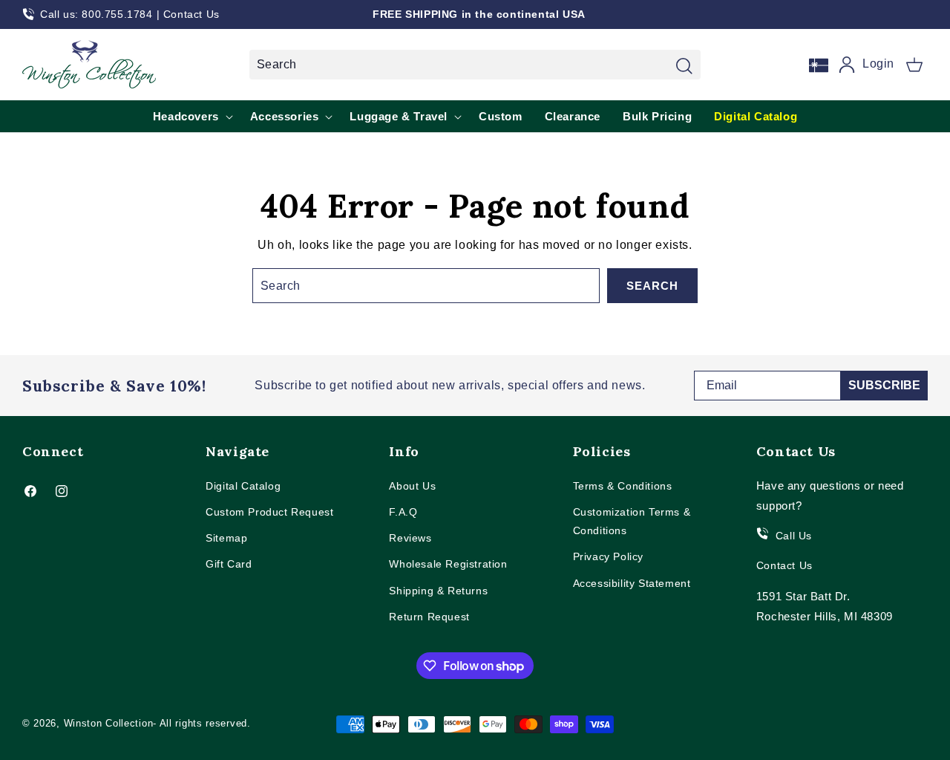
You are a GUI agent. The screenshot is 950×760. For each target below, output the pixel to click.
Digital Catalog (243, 486)
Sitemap (226, 538)
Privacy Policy (608, 556)
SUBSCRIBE (884, 385)
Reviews (410, 538)
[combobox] (475, 64)
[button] (914, 64)
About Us (412, 486)
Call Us (794, 536)
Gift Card (229, 564)
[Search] (684, 66)
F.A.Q (403, 512)
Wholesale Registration (448, 564)
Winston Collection (109, 723)
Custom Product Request (269, 512)
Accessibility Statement (632, 583)
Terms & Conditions (622, 486)
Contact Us (191, 14)
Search (652, 285)
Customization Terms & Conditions (632, 521)
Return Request (429, 617)
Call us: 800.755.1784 (96, 14)
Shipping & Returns (438, 591)
